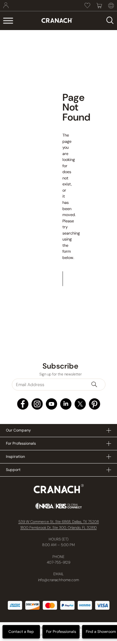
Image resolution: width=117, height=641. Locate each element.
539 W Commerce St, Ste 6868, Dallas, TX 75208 (58, 521)
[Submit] (97, 384)
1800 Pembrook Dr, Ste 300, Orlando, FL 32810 (58, 527)
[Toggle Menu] (8, 20)
